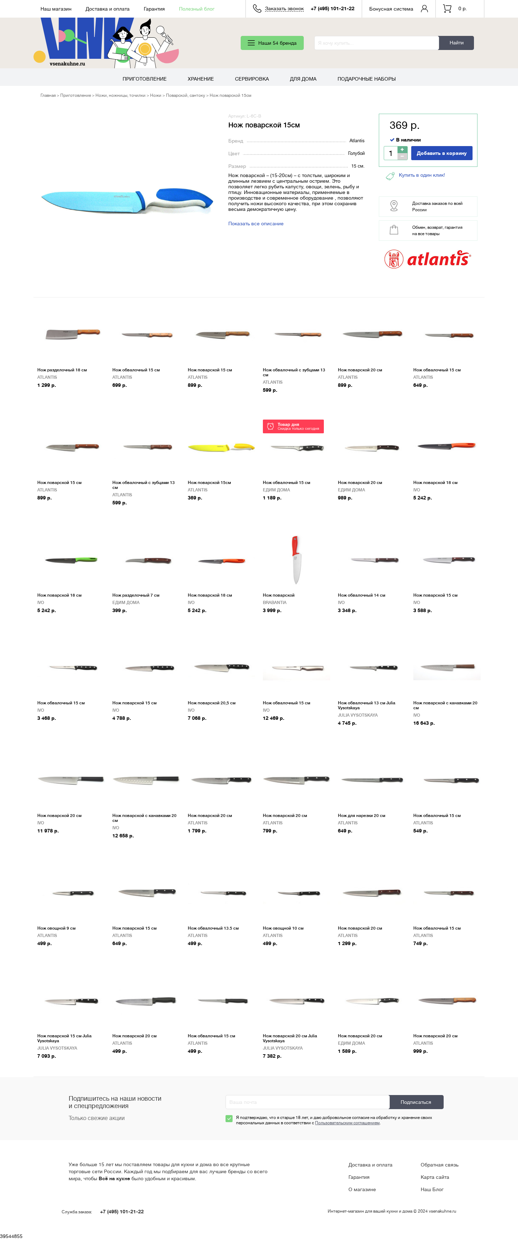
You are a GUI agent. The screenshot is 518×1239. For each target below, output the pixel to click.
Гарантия (154, 9)
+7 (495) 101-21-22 (332, 8)
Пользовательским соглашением (347, 1122)
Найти (457, 42)
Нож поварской (279, 595)
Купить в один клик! (422, 175)
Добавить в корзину (442, 153)
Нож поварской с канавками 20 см (445, 705)
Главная (48, 95)
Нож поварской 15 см (210, 369)
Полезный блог (197, 9)
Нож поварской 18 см (435, 482)
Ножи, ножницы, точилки (120, 95)
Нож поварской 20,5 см (211, 702)
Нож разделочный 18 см (62, 369)
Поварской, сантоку (185, 95)
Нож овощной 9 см (56, 928)
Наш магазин (56, 9)
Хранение (201, 79)
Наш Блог (432, 1189)
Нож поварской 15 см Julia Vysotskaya (64, 1038)
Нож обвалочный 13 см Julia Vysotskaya (366, 705)
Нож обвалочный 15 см (136, 369)
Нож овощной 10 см (283, 928)
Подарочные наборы (367, 79)
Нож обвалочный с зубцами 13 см (294, 372)
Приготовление (145, 79)
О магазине (362, 1189)
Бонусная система (391, 9)
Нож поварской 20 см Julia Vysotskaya (290, 1038)
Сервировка (252, 79)
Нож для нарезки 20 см (361, 815)
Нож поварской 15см (209, 482)
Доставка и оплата (108, 9)
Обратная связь (439, 1165)
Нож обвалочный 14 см (361, 595)
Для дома (303, 79)
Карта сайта (435, 1177)
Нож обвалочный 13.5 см (213, 928)
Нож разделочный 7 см (135, 595)
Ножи (155, 95)
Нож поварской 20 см (360, 369)
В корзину (52, 396)
